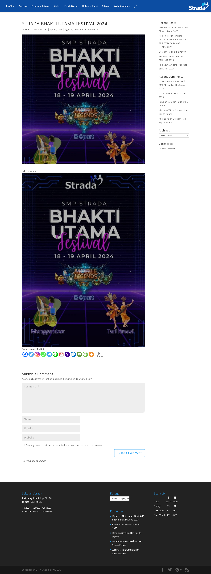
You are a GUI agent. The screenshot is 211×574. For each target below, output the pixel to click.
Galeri (57, 6)
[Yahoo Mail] (67, 354)
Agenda (68, 29)
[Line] (55, 354)
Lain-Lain (78, 29)
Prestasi (23, 6)
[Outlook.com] (73, 354)
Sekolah (106, 6)
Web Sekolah (121, 6)
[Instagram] (37, 354)
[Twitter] (31, 354)
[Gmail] (61, 354)
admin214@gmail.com (36, 29)
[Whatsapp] (43, 354)
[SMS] (85, 354)
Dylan (162, 81)
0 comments (91, 29)
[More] (91, 354)
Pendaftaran (71, 6)
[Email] (79, 354)
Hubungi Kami (90, 6)
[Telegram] (49, 354)
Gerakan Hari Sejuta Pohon (172, 51)
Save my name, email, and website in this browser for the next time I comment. (65, 445)
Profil (9, 6)
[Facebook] (25, 354)
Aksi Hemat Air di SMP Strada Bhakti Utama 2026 (172, 85)
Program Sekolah (41, 6)
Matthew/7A (165, 110)
